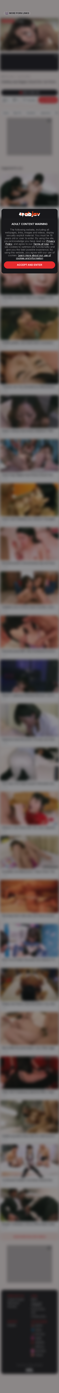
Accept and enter (29, 265)
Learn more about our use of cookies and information (33, 257)
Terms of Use (41, 243)
